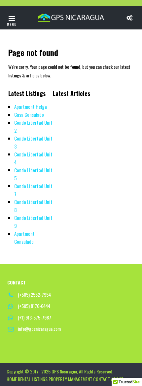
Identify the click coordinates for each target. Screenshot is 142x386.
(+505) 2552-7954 (34, 294)
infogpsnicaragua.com (39, 328)
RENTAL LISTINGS (33, 378)
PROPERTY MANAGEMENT (70, 378)
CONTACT (101, 378)
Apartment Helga (30, 106)
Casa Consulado (29, 114)
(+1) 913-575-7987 (34, 317)
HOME (12, 378)
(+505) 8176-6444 (34, 305)
